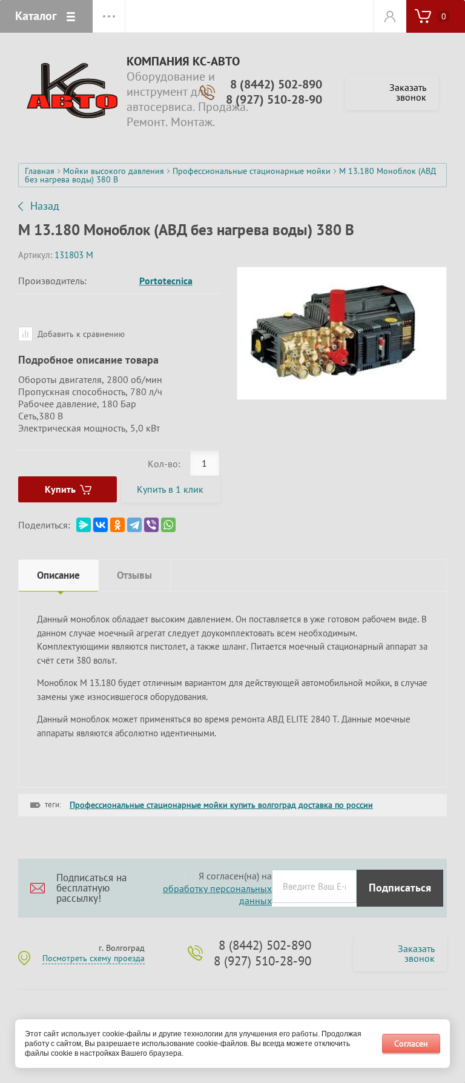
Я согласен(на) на (216, 888)
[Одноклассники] (117, 525)
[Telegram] (134, 525)
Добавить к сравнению (80, 333)
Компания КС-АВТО (183, 61)
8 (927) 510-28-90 (274, 99)
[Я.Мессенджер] (83, 525)
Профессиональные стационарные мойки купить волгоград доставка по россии (221, 804)
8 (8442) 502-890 (276, 84)
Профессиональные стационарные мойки (252, 171)
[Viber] (151, 525)
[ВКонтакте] (100, 525)
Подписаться (400, 888)
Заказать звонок (407, 92)
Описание (58, 575)
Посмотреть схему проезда (93, 958)
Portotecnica (166, 281)
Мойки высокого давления (113, 171)
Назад (44, 206)
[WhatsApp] (168, 525)
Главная (39, 171)
